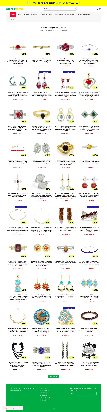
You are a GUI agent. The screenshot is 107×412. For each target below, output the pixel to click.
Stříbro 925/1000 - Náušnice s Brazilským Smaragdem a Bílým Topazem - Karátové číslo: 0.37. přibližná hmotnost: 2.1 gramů (18, 95)
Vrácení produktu (43, 392)
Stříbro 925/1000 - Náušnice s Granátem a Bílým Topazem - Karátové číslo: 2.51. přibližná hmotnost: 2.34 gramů (89, 195)
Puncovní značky (43, 393)
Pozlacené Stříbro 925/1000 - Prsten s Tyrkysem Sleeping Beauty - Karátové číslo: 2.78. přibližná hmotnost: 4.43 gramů (65, 331)
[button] (35, 14)
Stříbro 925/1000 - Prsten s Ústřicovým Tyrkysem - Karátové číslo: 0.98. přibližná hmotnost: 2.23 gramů (65, 263)
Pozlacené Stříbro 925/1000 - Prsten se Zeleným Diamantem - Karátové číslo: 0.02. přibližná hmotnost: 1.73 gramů (41, 60)
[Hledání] (76, 8)
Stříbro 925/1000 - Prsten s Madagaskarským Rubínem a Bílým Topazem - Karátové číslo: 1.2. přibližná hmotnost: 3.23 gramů (65, 61)
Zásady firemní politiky (45, 397)
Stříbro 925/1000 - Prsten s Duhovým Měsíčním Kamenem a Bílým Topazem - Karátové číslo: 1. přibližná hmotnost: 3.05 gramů (41, 196)
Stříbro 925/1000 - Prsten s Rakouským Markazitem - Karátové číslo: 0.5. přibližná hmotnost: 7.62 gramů (89, 364)
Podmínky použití (43, 395)
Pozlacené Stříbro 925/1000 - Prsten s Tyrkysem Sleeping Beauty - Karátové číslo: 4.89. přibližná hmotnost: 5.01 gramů (89, 297)
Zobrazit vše (53, 376)
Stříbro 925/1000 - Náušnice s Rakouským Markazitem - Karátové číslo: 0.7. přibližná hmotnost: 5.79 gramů (65, 364)
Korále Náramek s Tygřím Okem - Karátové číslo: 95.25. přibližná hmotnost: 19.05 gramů (89, 330)
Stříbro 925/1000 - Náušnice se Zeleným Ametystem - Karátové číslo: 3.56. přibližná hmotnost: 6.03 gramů (41, 161)
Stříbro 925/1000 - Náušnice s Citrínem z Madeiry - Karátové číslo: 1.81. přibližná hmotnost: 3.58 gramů (65, 229)
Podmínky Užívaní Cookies (45, 399)
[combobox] (60, 9)
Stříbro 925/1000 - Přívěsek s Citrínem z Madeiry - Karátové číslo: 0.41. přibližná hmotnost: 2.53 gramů (18, 195)
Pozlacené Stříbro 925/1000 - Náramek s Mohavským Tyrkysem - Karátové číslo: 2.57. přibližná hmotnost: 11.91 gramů (18, 330)
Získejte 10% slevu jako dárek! (12, 408)
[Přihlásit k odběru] (94, 393)
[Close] (21, 408)
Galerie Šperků (55, 408)
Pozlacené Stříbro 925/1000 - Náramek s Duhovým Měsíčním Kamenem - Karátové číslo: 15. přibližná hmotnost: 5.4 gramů (17, 230)
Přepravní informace (44, 390)
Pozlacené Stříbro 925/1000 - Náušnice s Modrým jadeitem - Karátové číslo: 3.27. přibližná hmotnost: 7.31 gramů (65, 296)
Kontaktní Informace (44, 400)
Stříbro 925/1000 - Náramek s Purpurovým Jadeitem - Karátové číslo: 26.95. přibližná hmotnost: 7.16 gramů (89, 263)
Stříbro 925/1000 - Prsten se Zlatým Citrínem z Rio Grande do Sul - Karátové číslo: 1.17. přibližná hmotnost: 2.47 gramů (89, 161)
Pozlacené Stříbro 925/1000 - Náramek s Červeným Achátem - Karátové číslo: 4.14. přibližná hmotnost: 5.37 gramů (18, 161)
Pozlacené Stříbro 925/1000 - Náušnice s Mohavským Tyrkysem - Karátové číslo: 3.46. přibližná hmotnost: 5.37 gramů (41, 296)
